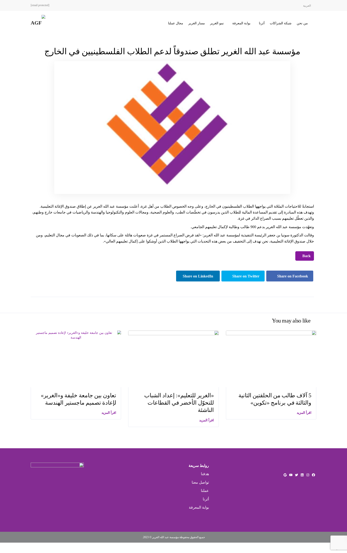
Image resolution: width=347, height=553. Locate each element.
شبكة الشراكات (281, 23)
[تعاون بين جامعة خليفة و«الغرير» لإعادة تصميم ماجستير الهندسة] (76, 335)
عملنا (205, 491)
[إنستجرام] (308, 475)
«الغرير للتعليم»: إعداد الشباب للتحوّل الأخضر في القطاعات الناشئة (179, 402)
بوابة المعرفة (241, 23)
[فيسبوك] (313, 475)
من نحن (302, 23)
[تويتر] (296, 475)
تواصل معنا (200, 482)
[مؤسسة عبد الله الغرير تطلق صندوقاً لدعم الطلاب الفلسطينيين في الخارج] (172, 127)
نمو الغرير (217, 23)
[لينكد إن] (302, 475)
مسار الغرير (196, 23)
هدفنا (205, 474)
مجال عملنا (175, 23)
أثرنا (262, 23)
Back (306, 256)
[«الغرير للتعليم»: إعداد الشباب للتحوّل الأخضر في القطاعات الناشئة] (173, 358)
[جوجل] (285, 475)
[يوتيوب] (291, 475)
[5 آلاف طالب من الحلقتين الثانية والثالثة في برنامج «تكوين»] (271, 358)
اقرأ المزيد (109, 413)
